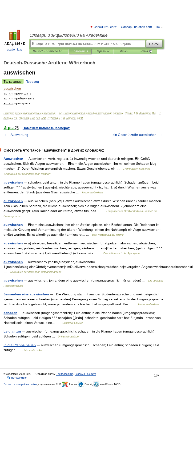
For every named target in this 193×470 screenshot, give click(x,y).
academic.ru (15, 49)
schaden (10, 313)
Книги (124, 51)
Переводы (102, 51)
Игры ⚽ (146, 51)
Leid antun (12, 331)
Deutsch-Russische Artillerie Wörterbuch (49, 51)
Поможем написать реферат (46, 128)
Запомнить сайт (105, 27)
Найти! (154, 44)
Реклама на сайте (85, 373)
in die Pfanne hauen (20, 345)
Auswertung (19, 135)
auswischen (13, 182)
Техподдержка (64, 373)
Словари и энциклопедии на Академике (68, 35)
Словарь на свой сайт (136, 27)
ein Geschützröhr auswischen (135, 135)
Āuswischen (13, 159)
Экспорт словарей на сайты (20, 384)
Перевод (32, 81)
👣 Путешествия (17, 377)
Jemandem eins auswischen (26, 294)
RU (158, 27)
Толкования (80, 51)
